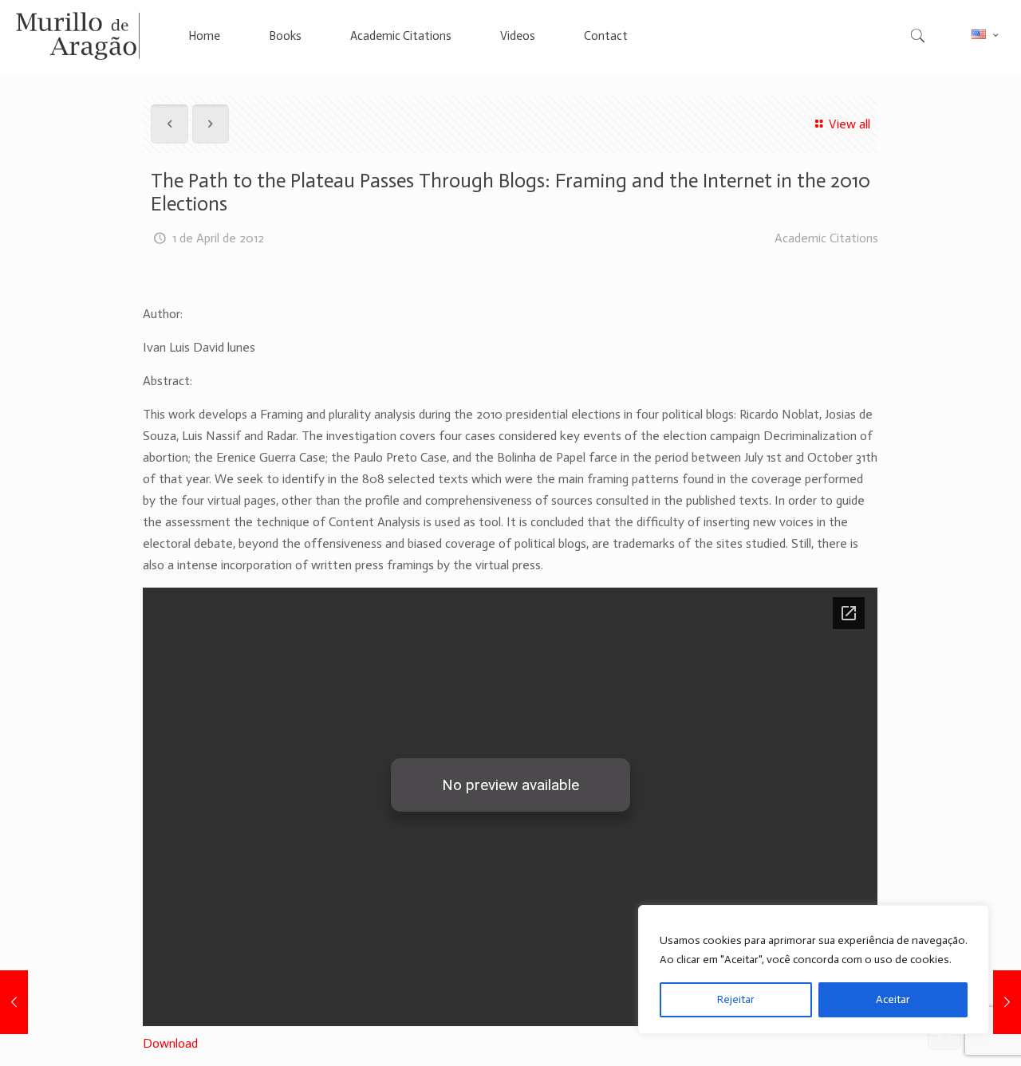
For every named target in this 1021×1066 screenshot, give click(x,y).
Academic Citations (826, 238)
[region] (813, 969)
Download (170, 1043)
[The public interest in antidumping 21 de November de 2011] (14, 1002)
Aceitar (893, 999)
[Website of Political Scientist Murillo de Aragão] (78, 36)
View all (849, 124)
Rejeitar (736, 999)
